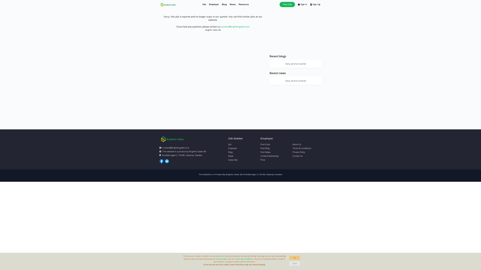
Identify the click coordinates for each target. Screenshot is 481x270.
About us (296, 144)
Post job (287, 4)
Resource (244, 4)
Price (262, 159)
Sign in (303, 4)
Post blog (265, 148)
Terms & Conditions (301, 148)
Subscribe (232, 159)
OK (294, 258)
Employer (214, 4)
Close (294, 263)
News (233, 4)
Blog (224, 4)
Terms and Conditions (244, 259)
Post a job (265, 144)
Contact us (297, 156)
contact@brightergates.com (235, 26)
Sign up (316, 4)
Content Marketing (269, 156)
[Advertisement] (296, 33)
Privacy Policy (298, 152)
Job (204, 4)
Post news (265, 152)
